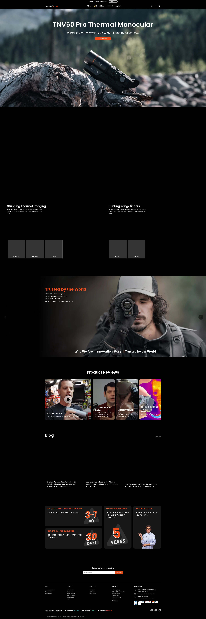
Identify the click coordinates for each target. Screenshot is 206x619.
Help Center (70, 590)
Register (119, 572)
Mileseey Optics (56, 617)
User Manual (70, 597)
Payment (114, 599)
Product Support (71, 595)
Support (109, 6)
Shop (89, 6)
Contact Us (70, 592)
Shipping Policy (116, 590)
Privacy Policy (115, 595)
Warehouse (115, 600)
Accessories (48, 593)
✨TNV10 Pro (99, 6)
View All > (158, 437)
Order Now (113, 1)
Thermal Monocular (50, 590)
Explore (119, 6)
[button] (151, 6)
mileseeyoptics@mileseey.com (146, 594)
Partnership (93, 593)
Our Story (92, 590)
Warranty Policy (116, 593)
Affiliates (92, 592)
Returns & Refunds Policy (118, 592)
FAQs (68, 599)
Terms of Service (116, 597)
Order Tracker (71, 593)
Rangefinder (48, 592)
